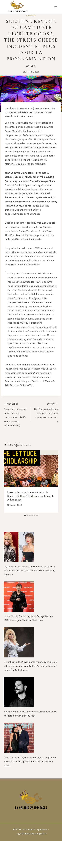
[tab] (25, 515)
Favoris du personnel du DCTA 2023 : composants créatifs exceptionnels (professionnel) (15, 415)
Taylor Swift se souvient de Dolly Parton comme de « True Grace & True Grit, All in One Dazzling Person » (29, 570)
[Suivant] (54, 481)
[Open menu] (55, 7)
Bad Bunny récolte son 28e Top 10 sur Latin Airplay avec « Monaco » (46, 413)
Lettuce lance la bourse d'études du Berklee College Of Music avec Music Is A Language (30, 496)
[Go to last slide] (8, 481)
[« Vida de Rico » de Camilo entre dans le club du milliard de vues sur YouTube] (31, 692)
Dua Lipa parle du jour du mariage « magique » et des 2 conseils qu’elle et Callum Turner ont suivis (30, 761)
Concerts (31, 16)
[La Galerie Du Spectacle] (17, 7)
